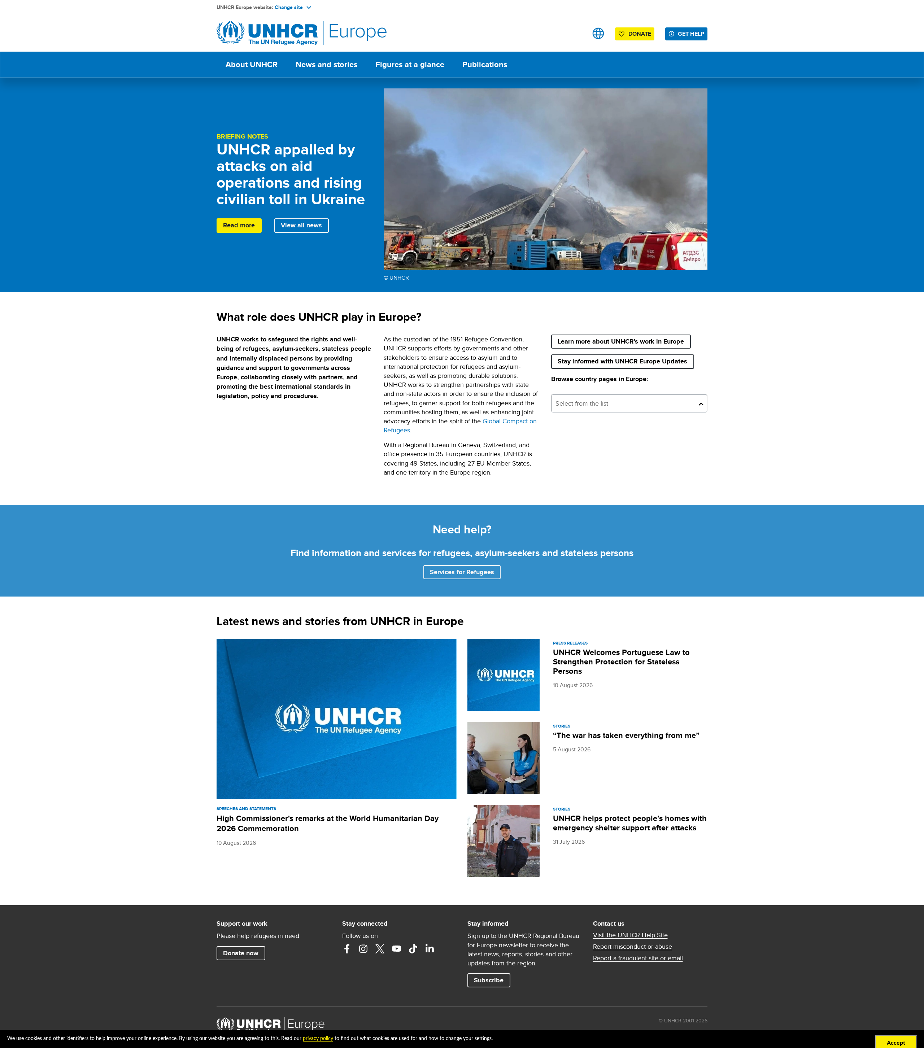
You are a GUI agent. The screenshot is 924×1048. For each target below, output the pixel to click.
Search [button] (575, 33)
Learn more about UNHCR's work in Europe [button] (621, 341)
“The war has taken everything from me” (626, 735)
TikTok (413, 948)
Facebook (347, 948)
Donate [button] (639, 34)
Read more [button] (239, 225)
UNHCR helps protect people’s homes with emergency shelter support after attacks (630, 823)
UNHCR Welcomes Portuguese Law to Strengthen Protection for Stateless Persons (621, 661)
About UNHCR (252, 64)
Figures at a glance (409, 64)
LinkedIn (430, 948)
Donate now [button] (240, 953)
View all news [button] (301, 225)
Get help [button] (691, 34)
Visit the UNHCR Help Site (630, 935)
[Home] (267, 33)
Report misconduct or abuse (632, 947)
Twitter (380, 948)
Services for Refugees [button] (462, 572)
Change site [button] (289, 7)
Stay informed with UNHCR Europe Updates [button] (626, 361)
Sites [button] (598, 33)
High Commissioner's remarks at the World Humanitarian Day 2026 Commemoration (328, 823)
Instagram (363, 948)
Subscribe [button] (492, 980)
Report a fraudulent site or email (638, 958)
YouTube (396, 948)
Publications (484, 64)
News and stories (326, 64)
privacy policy (318, 1038)
